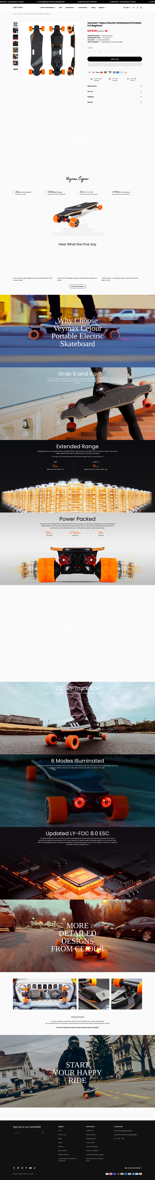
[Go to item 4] (15, 44)
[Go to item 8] (15, 69)
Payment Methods (92, 1147)
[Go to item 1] (15, 24)
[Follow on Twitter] (18, 1168)
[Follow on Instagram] (22, 1168)
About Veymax (90, 1135)
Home (14, 14)
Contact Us (89, 1131)
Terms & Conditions (92, 1151)
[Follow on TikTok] (35, 1168)
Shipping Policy (91, 1139)
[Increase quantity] (99, 52)
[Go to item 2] (15, 31)
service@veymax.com (125, 1131)
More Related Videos (77, 286)
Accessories (69, 7)
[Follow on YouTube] (30, 1168)
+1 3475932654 (132, 1135)
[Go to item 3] (15, 37)
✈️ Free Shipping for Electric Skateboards (50, 2)
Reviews (60, 1147)
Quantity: (90, 48)
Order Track (62, 1135)
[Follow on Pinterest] (26, 1168)
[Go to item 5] (15, 50)
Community (82, 7)
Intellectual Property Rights (94, 1155)
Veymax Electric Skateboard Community (67, 1160)
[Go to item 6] (15, 56)
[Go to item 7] (15, 63)
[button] (114, 64)
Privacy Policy (90, 1143)
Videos (60, 1143)
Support (101, 7)
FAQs (59, 1131)
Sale (60, 7)
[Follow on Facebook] (14, 1168)
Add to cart (115, 59)
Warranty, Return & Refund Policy (94, 1160)
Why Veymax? (62, 1151)
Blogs (93, 7)
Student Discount (63, 1155)
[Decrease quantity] (90, 52)
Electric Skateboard (47, 7)
